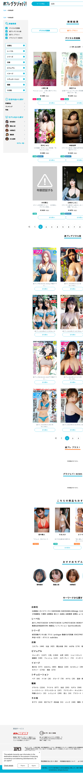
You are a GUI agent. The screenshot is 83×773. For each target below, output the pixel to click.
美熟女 (63, 667)
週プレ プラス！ (14, 35)
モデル (76, 687)
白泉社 (62, 614)
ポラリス (46, 637)
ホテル (71, 678)
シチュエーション (13, 79)
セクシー (39, 670)
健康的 (37, 658)
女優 (65, 687)
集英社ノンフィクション (58, 626)
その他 (9, 90)
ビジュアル (11, 68)
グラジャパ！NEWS (15, 38)
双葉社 (75, 614)
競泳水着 (62, 646)
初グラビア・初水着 (54, 702)
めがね (75, 646)
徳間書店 (50, 614)
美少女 (37, 667)
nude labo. (54, 637)
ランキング (8, 106)
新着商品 (8, 103)
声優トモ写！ (37, 637)
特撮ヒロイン (39, 693)
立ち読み (52, 103)
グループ (59, 678)
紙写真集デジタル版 (39, 634)
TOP (4, 10)
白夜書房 (68, 614)
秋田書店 (35, 611)
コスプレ (38, 646)
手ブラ (37, 702)
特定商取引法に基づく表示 (49, 761)
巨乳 (53, 655)
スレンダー (40, 655)
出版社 (9, 45)
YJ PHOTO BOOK (55, 623)
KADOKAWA (56, 611)
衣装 (8, 62)
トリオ (47, 678)
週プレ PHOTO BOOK (40, 623)
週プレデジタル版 (15, 31)
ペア (36, 678)
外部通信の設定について (67, 761)
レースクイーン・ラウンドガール (47, 690)
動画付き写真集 (67, 634)
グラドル (39, 687)
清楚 (52, 670)
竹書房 (43, 614)
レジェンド (55, 693)
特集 (6, 110)
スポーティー (67, 658)
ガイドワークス (45, 611)
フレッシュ (51, 658)
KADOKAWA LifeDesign (69, 611)
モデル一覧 (20, 143)
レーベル (10, 51)
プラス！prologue (54, 634)
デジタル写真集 (14, 28)
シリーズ (10, 57)
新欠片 (56, 614)
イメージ (10, 73)
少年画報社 (36, 614)
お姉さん (50, 667)
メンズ (71, 702)
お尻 (65, 655)
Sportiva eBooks (74, 626)
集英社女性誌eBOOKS (40, 626)
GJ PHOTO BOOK (69, 623)
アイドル (53, 687)
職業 (8, 85)
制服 (51, 646)
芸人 (68, 693)
